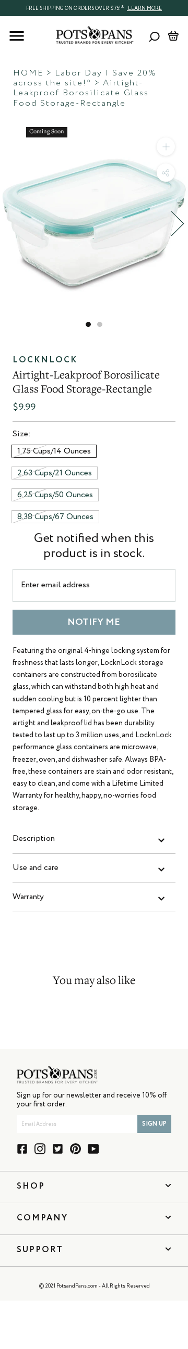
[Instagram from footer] (39, 1148)
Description (34, 839)
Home (28, 73)
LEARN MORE (144, 8)
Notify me (93, 622)
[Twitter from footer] (57, 1148)
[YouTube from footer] (93, 1148)
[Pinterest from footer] (75, 1148)
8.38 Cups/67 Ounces (55, 517)
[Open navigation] (16, 36)
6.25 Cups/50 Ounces (55, 495)
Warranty (28, 897)
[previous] (10, 223)
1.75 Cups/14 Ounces (54, 451)
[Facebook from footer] (22, 1148)
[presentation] (94, 7)
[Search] (154, 36)
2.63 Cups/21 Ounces (54, 473)
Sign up (154, 1124)
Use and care (35, 868)
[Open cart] (173, 36)
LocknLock (45, 360)
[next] (177, 223)
